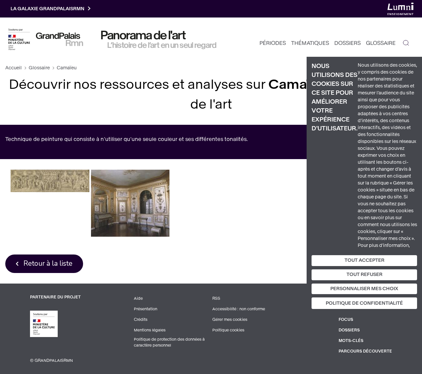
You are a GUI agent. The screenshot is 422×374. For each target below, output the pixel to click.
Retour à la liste (48, 263)
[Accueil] (59, 39)
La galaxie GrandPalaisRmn (47, 8)
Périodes (272, 43)
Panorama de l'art (143, 35)
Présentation (145, 309)
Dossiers (347, 43)
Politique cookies (228, 330)
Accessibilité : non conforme (238, 309)
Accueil (13, 67)
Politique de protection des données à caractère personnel (169, 342)
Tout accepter (364, 260)
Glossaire (381, 43)
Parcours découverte (365, 351)
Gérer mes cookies (229, 320)
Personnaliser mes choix (364, 288)
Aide (138, 298)
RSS (216, 298)
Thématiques (310, 43)
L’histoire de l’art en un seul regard (162, 45)
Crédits (140, 320)
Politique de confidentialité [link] (364, 303)
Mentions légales (150, 330)
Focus (346, 320)
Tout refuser (364, 274)
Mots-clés (351, 341)
